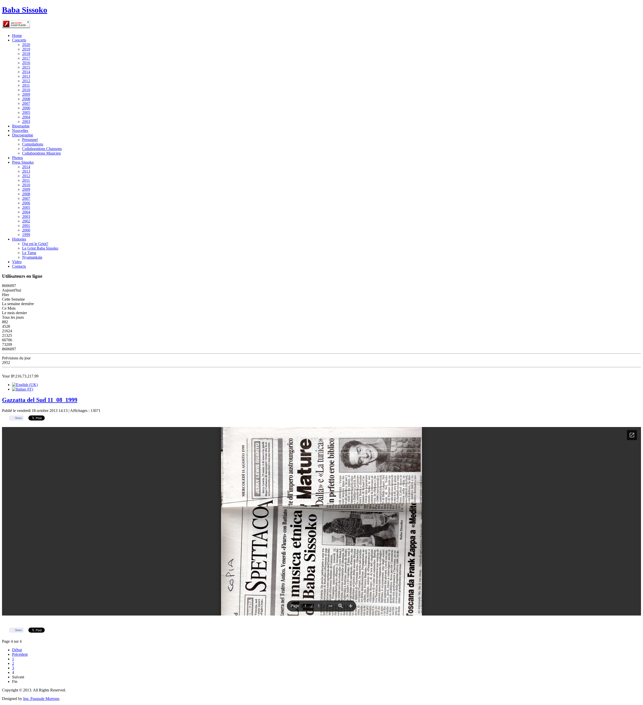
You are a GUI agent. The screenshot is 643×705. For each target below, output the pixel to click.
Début (17, 650)
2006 (26, 108)
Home (17, 35)
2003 (26, 121)
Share (18, 417)
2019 (26, 49)
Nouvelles (20, 130)
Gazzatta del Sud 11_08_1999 (39, 400)
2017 (26, 58)
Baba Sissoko (24, 9)
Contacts (19, 266)
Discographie (22, 135)
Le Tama (29, 253)
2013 (26, 76)
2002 (26, 221)
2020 (26, 44)
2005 (26, 112)
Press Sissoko (23, 162)
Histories (19, 239)
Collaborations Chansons (42, 149)
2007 (26, 103)
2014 (26, 72)
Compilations (32, 144)
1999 (26, 234)
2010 (26, 90)
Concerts (19, 40)
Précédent (20, 654)
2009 (26, 94)
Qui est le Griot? (35, 244)
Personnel (30, 139)
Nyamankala (32, 257)
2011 (26, 85)
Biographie (21, 126)
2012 (26, 81)
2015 (26, 67)
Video (17, 262)
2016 (26, 63)
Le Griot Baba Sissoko (40, 248)
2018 (26, 54)
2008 (26, 99)
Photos (17, 158)
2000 (26, 230)
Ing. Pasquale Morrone (41, 698)
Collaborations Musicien (41, 153)
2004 (26, 117)
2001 (26, 225)
